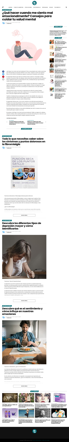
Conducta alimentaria (18, 7)
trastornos (9, 23)
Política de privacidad (37, 440)
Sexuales (51, 7)
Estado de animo (28, 7)
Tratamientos (57, 7)
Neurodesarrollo (37, 7)
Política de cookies (45, 440)
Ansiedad (10, 7)
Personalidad (45, 7)
